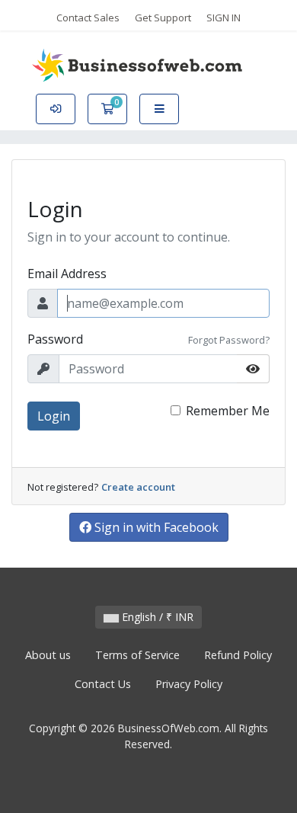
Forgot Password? (229, 340)
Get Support (163, 17)
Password (55, 339)
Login (53, 416)
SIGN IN (223, 17)
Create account (138, 487)
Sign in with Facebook (155, 527)
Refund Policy (238, 655)
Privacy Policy (188, 684)
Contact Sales (88, 17)
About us (48, 655)
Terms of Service (137, 655)
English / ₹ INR (156, 617)
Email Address (67, 273)
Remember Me (228, 410)
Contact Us (103, 684)
